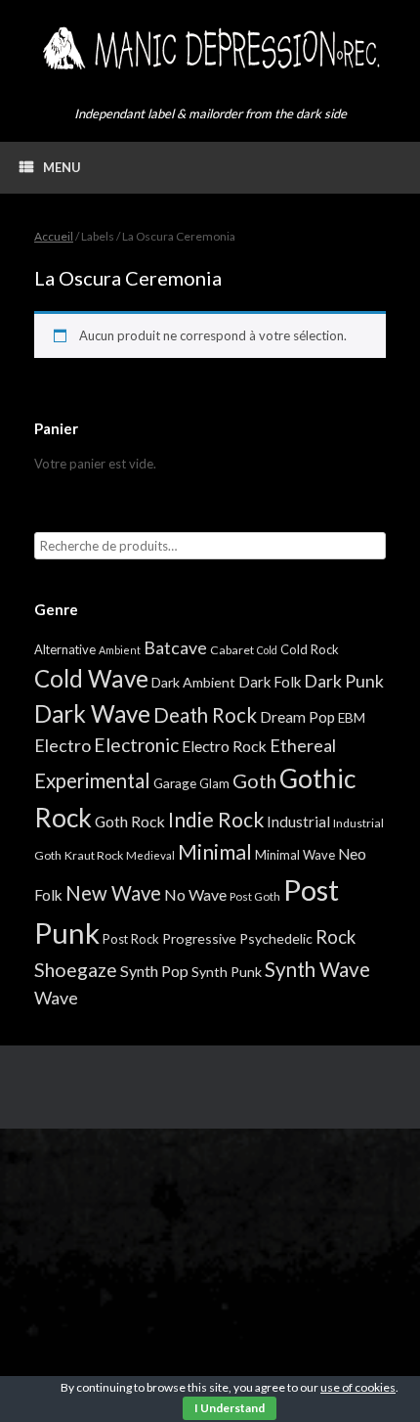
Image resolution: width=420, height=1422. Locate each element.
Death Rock (205, 715)
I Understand (229, 1407)
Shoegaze (75, 969)
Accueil (53, 236)
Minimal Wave (295, 855)
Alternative (65, 649)
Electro (62, 745)
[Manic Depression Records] (210, 48)
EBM (351, 718)
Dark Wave (92, 713)
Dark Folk (269, 681)
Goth (254, 780)
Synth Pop (154, 970)
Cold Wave (91, 678)
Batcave (175, 647)
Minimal (215, 852)
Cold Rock (309, 649)
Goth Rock (130, 821)
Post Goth (255, 896)
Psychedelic (276, 938)
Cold (267, 650)
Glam (214, 783)
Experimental (92, 780)
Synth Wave (317, 969)
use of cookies (358, 1387)
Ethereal (303, 745)
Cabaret (232, 650)
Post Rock (131, 939)
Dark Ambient (193, 682)
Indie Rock (216, 819)
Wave (56, 997)
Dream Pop (297, 717)
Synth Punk (226, 971)
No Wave (195, 894)
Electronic (136, 744)
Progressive (199, 938)
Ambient (120, 650)
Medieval (150, 855)
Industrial (298, 821)
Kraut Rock (93, 855)
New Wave (113, 893)
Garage (174, 783)
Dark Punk (344, 681)
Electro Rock (224, 745)
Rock (335, 937)
